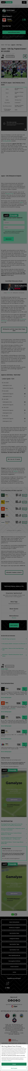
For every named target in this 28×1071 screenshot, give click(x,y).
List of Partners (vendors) (6, 1060)
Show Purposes (14, 1068)
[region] (14, 1057)
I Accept (14, 1064)
